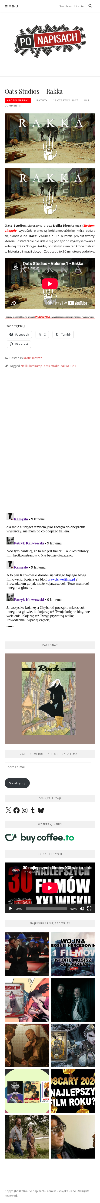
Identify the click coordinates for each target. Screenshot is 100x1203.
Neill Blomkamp (31, 366)
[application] (50, 887)
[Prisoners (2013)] (72, 1136)
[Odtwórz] (10, 908)
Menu (13, 6)
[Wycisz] (82, 908)
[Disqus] (50, 449)
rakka (65, 366)
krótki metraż (18, 100)
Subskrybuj (17, 783)
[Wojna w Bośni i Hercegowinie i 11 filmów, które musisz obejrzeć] (72, 954)
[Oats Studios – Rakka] (50, 138)
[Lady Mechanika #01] (72, 1045)
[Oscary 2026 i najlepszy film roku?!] (72, 1091)
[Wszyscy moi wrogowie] (27, 1136)
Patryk (42, 100)
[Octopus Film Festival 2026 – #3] (27, 1091)
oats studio (52, 366)
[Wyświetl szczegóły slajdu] (50, 698)
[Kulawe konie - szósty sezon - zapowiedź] (72, 1000)
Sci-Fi (73, 366)
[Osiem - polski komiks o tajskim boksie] (27, 1000)
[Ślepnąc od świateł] (27, 1045)
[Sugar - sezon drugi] (27, 954)
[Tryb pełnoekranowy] (89, 908)
